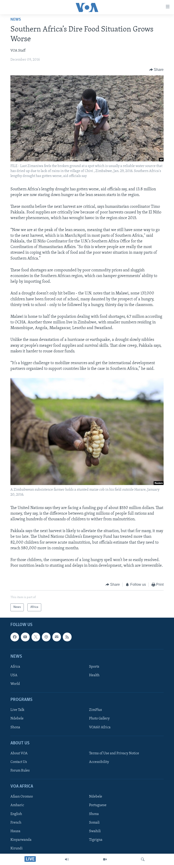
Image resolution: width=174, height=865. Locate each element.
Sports (94, 667)
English (16, 814)
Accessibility (99, 762)
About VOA (19, 753)
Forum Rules (20, 770)
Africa (15, 667)
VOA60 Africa (100, 727)
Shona (15, 727)
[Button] (156, 70)
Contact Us (18, 762)
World (15, 684)
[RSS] (67, 637)
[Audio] (67, 859)
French (15, 822)
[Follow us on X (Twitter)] (35, 637)
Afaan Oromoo (21, 796)
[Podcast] (46, 637)
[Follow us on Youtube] (25, 637)
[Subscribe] (56, 637)
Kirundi (16, 848)
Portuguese (97, 805)
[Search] (143, 859)
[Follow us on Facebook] (14, 637)
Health (94, 675)
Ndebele (17, 718)
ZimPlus (95, 710)
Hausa (15, 831)
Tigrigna (95, 840)
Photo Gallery (99, 718)
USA (13, 675)
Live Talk (17, 710)
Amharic (17, 805)
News (15, 20)
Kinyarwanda (20, 840)
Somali (94, 822)
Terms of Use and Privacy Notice (114, 753)
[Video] (105, 859)
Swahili (95, 831)
